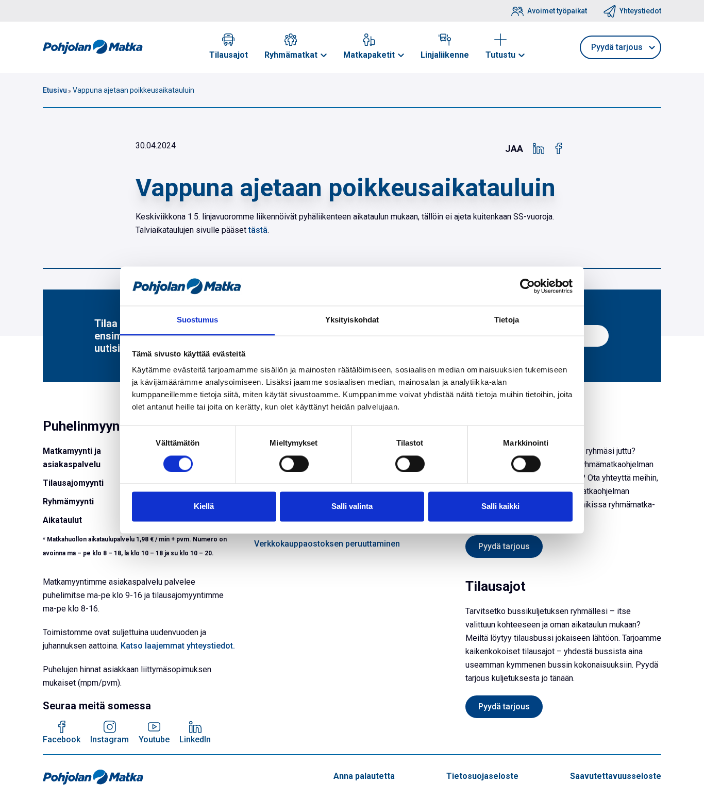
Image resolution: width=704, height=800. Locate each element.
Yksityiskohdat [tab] (352, 320)
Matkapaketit (369, 55)
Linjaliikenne (445, 55)
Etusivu (55, 90)
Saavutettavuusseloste (615, 776)
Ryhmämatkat (290, 55)
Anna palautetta (364, 776)
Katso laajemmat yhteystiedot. (178, 646)
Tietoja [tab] (506, 320)
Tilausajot (228, 55)
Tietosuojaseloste (482, 776)
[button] (324, 55)
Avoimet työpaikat (557, 11)
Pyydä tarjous (504, 546)
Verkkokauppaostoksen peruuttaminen (327, 544)
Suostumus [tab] (198, 320)
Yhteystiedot (640, 11)
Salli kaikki (500, 506)
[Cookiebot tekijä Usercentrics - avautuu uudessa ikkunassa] (527, 286)
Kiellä (204, 506)
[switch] (294, 463)
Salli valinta (352, 506)
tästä (257, 230)
